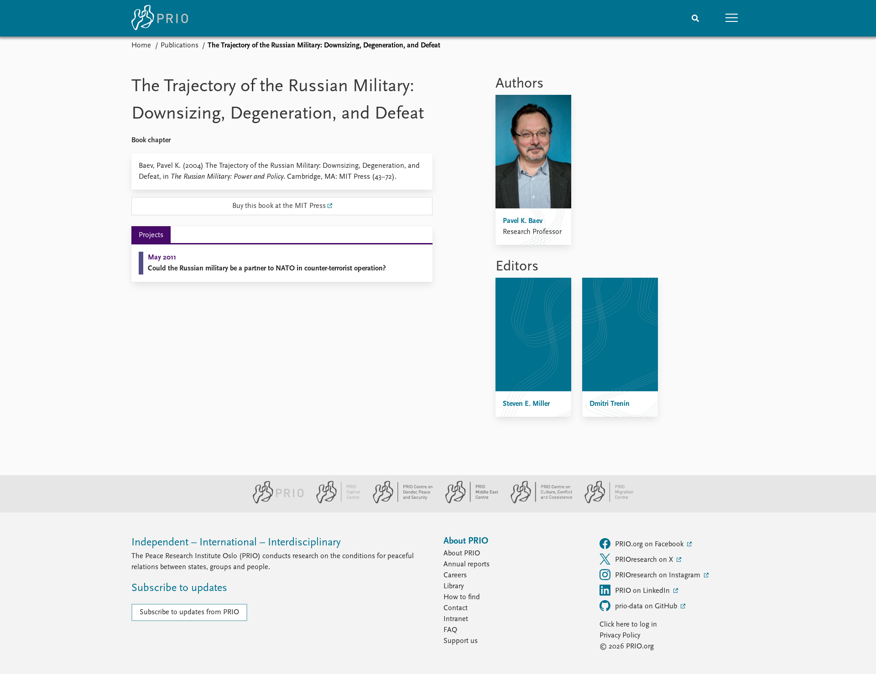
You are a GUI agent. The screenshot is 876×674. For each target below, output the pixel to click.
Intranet (455, 619)
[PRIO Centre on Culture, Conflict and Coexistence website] (538, 501)
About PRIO (461, 553)
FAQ (450, 630)
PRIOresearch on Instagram (658, 575)
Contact (455, 608)
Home (141, 45)
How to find (461, 597)
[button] (732, 18)
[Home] (159, 18)
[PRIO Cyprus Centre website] (334, 501)
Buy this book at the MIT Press (279, 206)
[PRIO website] (274, 501)
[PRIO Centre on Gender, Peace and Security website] (399, 501)
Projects (151, 235)
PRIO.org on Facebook (650, 544)
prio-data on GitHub (647, 606)
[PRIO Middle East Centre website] (468, 501)
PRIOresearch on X (645, 560)
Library (453, 586)
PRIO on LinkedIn (643, 591)
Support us (460, 641)
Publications (179, 45)
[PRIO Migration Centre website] (604, 501)
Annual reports (466, 564)
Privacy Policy (620, 635)
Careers (455, 575)
